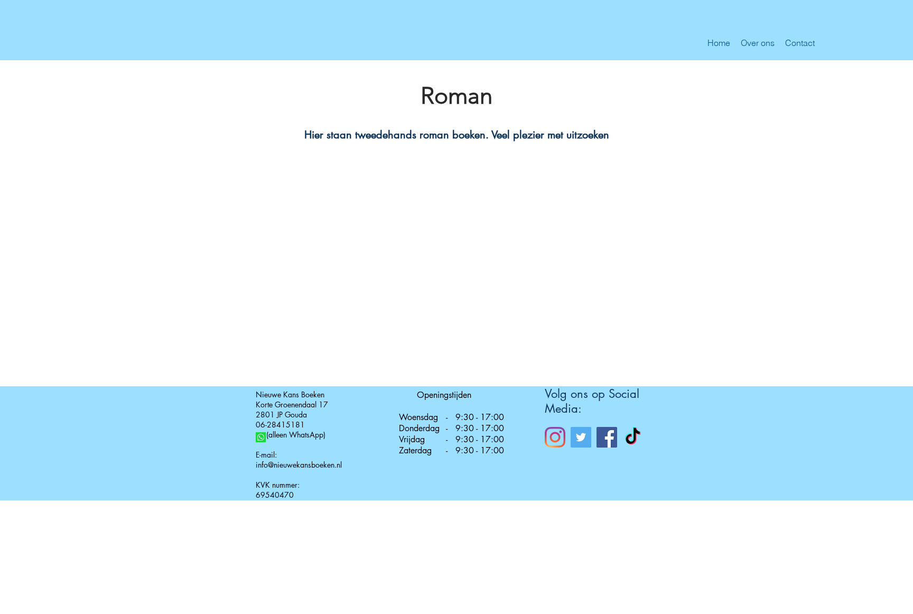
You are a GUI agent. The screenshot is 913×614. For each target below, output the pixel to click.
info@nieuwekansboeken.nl (299, 465)
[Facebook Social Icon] (607, 437)
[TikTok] (632, 437)
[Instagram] (555, 437)
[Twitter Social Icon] (581, 437)
